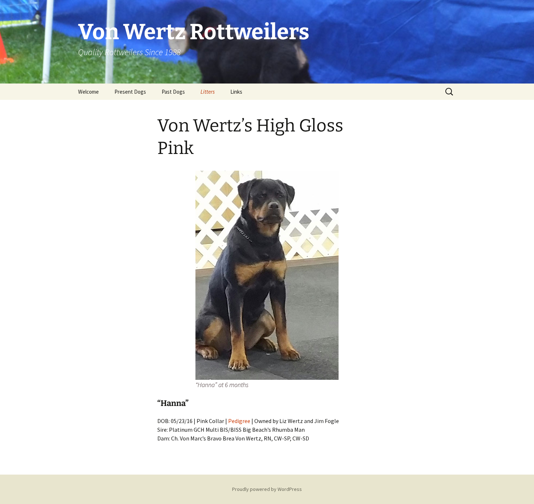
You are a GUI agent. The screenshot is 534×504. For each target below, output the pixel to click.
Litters (208, 91)
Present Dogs (130, 91)
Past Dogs (173, 91)
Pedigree (239, 420)
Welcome (88, 91)
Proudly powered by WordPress (267, 489)
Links (236, 91)
